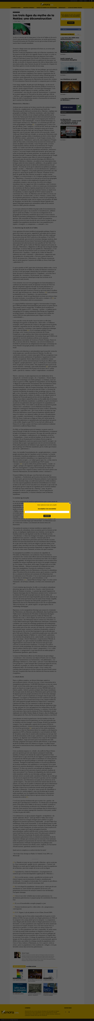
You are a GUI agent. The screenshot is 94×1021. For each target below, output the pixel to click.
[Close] (70, 503)
